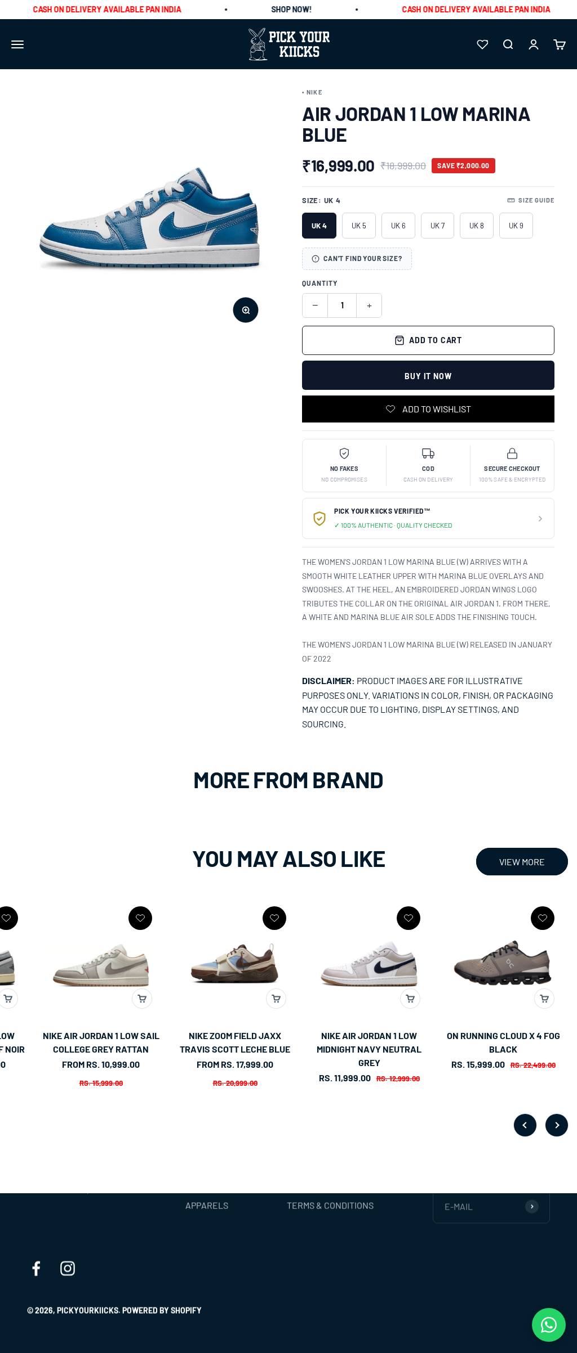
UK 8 (476, 225)
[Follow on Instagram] (68, 1268)
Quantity (320, 283)
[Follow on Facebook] (36, 1268)
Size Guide (536, 200)
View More (522, 861)
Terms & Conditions (330, 1204)
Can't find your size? (362, 258)
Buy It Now (428, 376)
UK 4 (319, 225)
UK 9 (516, 225)
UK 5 (359, 225)
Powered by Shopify (162, 1310)
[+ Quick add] (21, 998)
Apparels (206, 1204)
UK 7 (437, 225)
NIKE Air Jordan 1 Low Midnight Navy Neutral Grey (248, 1049)
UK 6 (398, 225)
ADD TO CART (435, 340)
